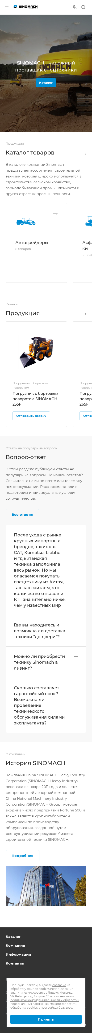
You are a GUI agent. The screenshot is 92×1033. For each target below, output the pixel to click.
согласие (59, 985)
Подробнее (22, 855)
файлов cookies (38, 989)
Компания (15, 945)
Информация (18, 954)
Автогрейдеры (31, 242)
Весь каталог (84, 153)
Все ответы (22, 514)
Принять (46, 1019)
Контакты (15, 963)
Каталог (46, 82)
